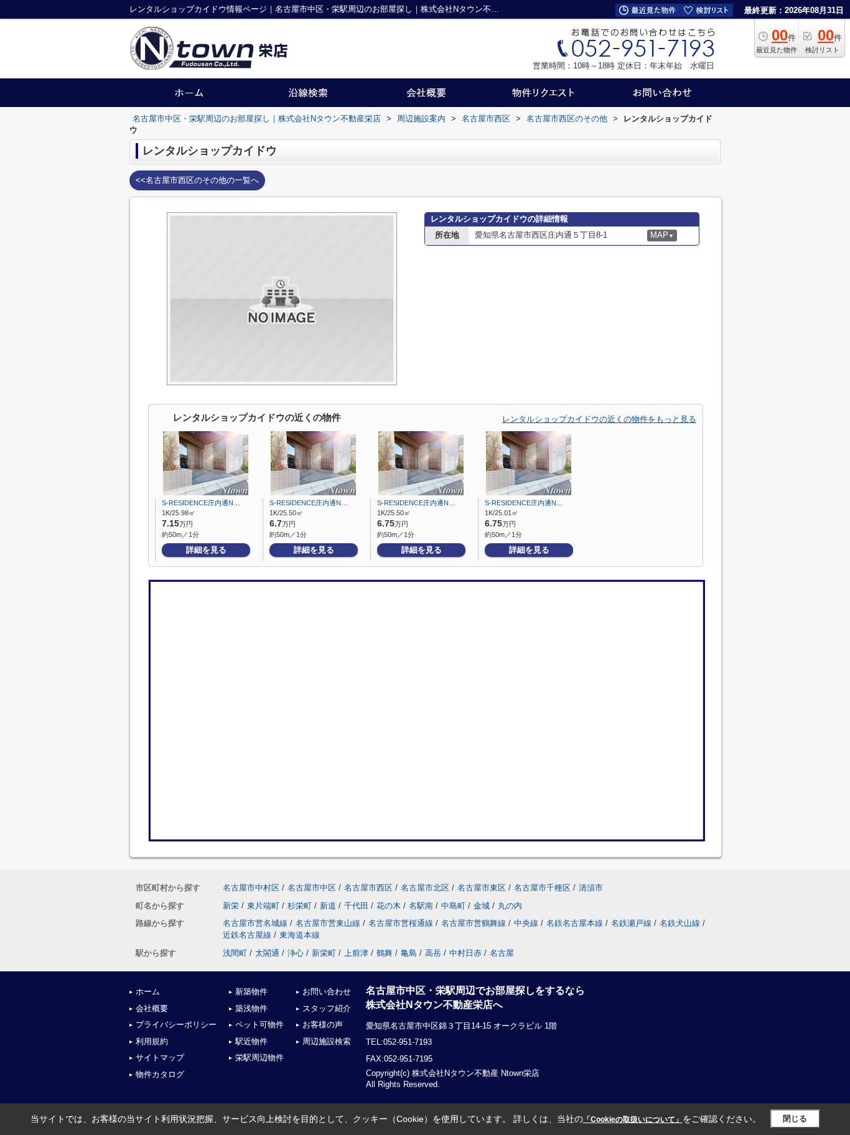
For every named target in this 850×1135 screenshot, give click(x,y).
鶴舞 (384, 953)
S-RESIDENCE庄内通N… (201, 503)
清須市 (591, 887)
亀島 (409, 953)
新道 (328, 905)
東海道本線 (299, 935)
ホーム (148, 991)
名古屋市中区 (311, 887)
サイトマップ (160, 1057)
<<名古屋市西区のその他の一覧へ (197, 180)
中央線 (526, 923)
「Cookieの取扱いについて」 (633, 1119)
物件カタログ (160, 1074)
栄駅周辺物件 (259, 1057)
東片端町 (263, 905)
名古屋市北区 (425, 887)
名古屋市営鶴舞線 (473, 923)
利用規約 (152, 1041)
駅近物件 (251, 1041)
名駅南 (421, 905)
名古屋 (502, 953)
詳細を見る (206, 549)
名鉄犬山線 (680, 923)
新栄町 (324, 953)
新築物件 (251, 991)
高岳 (433, 953)
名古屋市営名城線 (255, 923)
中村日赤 (465, 953)
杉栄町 (299, 905)
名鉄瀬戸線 (631, 923)
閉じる (795, 1118)
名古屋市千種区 (542, 887)
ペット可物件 (259, 1024)
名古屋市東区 (481, 887)
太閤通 (267, 953)
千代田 (356, 905)
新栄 (231, 905)
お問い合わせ (326, 991)
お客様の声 (322, 1024)
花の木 (388, 905)
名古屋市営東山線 (328, 923)
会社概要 (152, 1008)
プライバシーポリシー (176, 1024)
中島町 (453, 905)
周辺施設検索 (326, 1041)
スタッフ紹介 (326, 1008)
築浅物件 (251, 1008)
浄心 (295, 953)
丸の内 (510, 905)
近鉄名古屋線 (247, 935)
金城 (482, 905)
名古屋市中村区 (251, 887)
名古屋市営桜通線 (400, 923)
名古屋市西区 (368, 887)
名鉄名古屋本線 (574, 923)
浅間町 (235, 953)
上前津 (356, 953)
